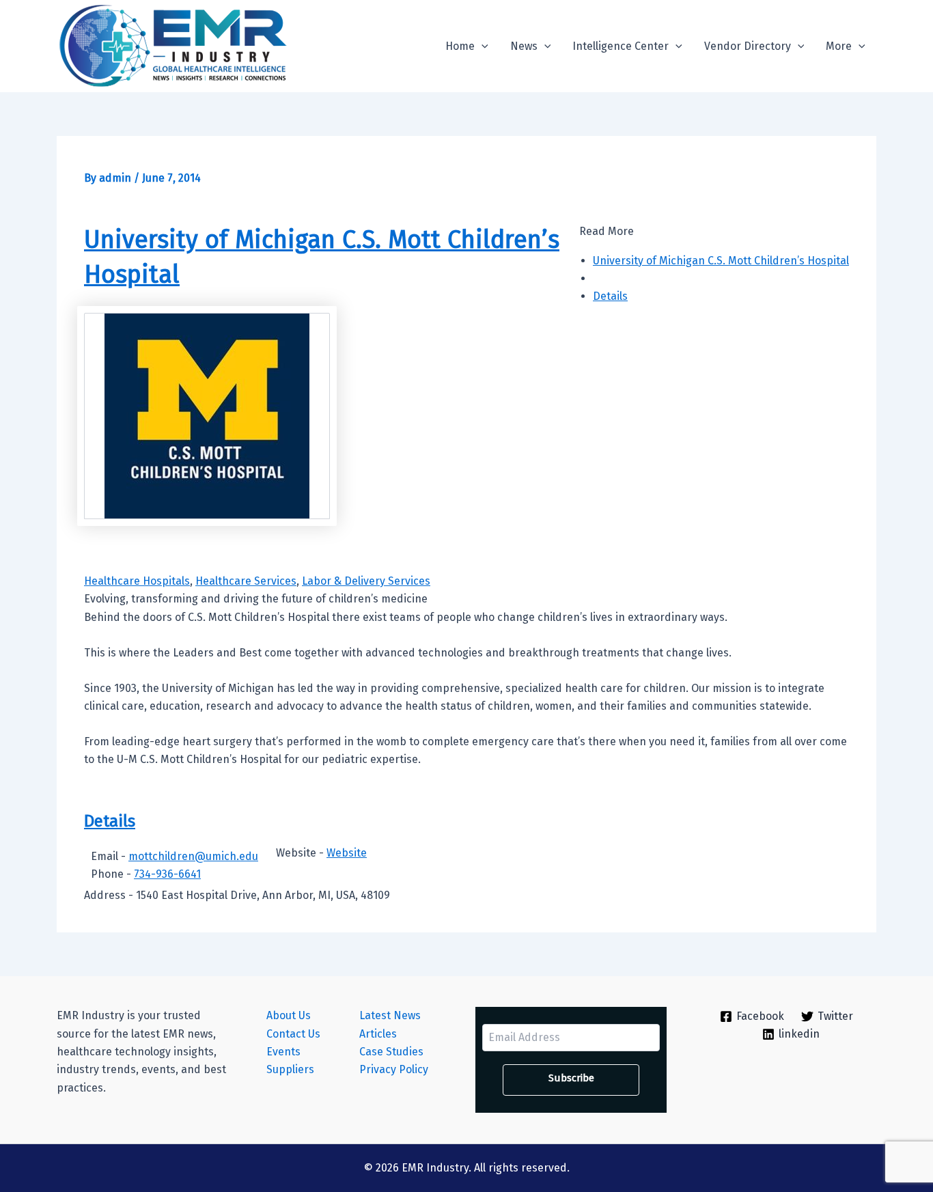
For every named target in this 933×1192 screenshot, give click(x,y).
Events (283, 1051)
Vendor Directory (747, 46)
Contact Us (293, 1033)
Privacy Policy (393, 1069)
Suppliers (290, 1069)
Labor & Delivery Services (366, 580)
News (524, 46)
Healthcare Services (245, 580)
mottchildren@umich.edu (193, 856)
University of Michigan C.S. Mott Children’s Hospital (721, 260)
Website (346, 852)
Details (610, 296)
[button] (481, 46)
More (839, 46)
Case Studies (391, 1051)
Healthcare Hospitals (137, 580)
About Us (288, 1015)
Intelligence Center (620, 46)
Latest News (390, 1015)
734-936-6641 (167, 874)
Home (460, 46)
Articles (378, 1033)
